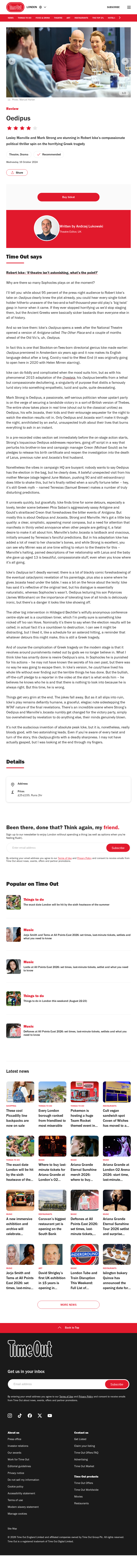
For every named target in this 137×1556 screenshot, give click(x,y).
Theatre (58, 18)
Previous (12, 61)
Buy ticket (68, 197)
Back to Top (72, 1328)
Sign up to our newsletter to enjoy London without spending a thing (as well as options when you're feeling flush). (65, 836)
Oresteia (68, 378)
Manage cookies (17, 1514)
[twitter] (40, 1415)
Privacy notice (16, 1473)
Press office (14, 1439)
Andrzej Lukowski (89, 227)
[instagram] (10, 1415)
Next (125, 61)
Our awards (14, 1453)
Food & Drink (43, 18)
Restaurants (81, 18)
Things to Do (24, 18)
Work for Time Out (18, 1459)
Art (68, 18)
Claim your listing (84, 1446)
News (11, 18)
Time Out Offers (83, 1483)
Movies (78, 1497)
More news (68, 1305)
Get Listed (80, 1439)
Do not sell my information (23, 1480)
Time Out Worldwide (86, 1490)
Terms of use (15, 1500)
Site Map (12, 1529)
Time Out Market (84, 1466)
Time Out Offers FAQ (86, 1453)
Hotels (111, 18)
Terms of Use (65, 858)
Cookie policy (15, 1487)
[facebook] (30, 1415)
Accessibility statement (21, 1493)
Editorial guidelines (19, 1466)
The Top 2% (98, 18)
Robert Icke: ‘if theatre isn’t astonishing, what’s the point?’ (52, 273)
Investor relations (18, 1446)
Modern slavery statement (23, 1507)
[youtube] (50, 1415)
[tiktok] (20, 1415)
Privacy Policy (84, 858)
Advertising (81, 1459)
